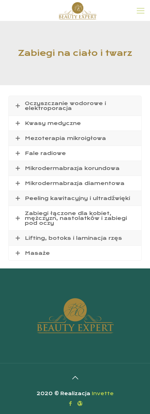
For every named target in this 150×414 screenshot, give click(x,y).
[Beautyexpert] (77, 10)
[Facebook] (70, 403)
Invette (103, 393)
